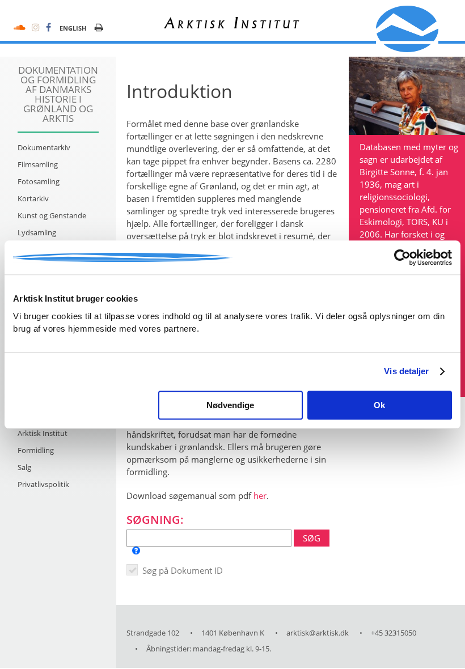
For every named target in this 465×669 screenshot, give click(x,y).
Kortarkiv (33, 198)
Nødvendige (230, 405)
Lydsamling (37, 232)
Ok (379, 405)
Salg (24, 467)
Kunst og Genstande (52, 215)
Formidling (36, 450)
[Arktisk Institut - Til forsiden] (407, 29)
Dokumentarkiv (44, 147)
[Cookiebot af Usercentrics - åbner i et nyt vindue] (402, 257)
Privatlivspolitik (43, 484)
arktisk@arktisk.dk (317, 633)
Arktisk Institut (42, 433)
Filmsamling (38, 164)
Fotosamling (39, 181)
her (260, 495)
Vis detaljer (406, 371)
